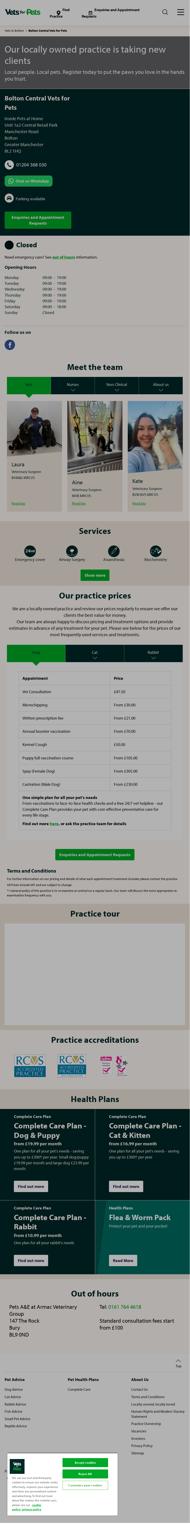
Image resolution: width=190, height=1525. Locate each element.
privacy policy (31, 1509)
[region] (62, 1484)
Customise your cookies (85, 1485)
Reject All (85, 1474)
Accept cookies (85, 1462)
